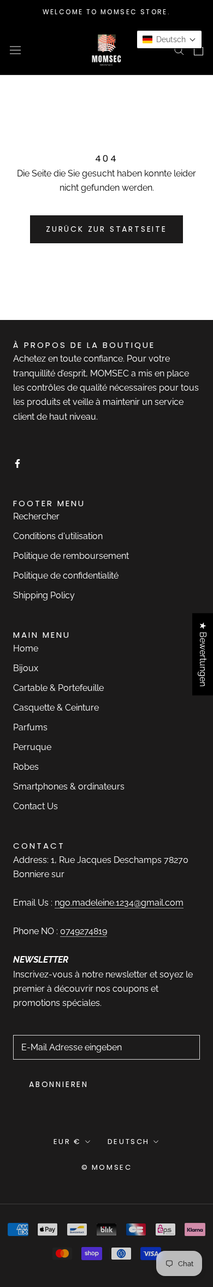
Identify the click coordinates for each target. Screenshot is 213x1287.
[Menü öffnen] (15, 49)
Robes (26, 767)
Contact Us (35, 806)
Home (25, 648)
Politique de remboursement (71, 556)
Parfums (30, 727)
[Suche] (179, 49)
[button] (169, 39)
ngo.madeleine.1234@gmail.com (119, 902)
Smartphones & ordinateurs (69, 786)
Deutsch (129, 1141)
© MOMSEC (106, 1167)
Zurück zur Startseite (106, 229)
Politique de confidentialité (66, 575)
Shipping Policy (44, 595)
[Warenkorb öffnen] (198, 49)
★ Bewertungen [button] (203, 654)
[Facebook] (17, 463)
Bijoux (25, 668)
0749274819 (83, 931)
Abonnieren (58, 1084)
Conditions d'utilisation (58, 536)
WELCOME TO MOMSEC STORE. (107, 11)
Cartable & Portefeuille (58, 688)
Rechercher (36, 516)
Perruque (32, 747)
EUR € (67, 1141)
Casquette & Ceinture (56, 707)
